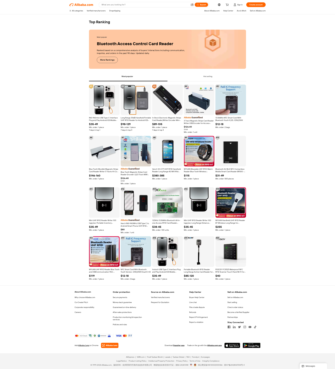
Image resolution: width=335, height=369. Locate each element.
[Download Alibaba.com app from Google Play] (251, 345)
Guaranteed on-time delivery (124, 307)
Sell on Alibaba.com (235, 297)
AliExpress (130, 357)
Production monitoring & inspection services (127, 318)
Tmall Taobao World (155, 357)
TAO (188, 357)
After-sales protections (122, 312)
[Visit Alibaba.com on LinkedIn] (234, 327)
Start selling (232, 302)
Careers (78, 312)
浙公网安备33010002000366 (210, 365)
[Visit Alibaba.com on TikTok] (255, 327)
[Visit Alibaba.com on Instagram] (244, 327)
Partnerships (232, 317)
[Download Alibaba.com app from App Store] (232, 345)
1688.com (141, 357)
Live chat (193, 302)
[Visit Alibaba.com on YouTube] (250, 327)
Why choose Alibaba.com (85, 297)
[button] (192, 4)
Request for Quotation (160, 302)
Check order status (235, 307)
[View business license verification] (191, 365)
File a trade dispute (197, 307)
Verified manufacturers (160, 297)
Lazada (167, 357)
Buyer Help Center (196, 297)
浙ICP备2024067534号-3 (234, 365)
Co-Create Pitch (81, 302)
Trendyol (195, 357)
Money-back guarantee (122, 302)
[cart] (228, 5)
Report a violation (196, 322)
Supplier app (179, 345)
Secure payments (120, 297)
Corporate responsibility (84, 307)
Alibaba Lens (83, 345)
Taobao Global (178, 357)
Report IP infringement (198, 317)
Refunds (192, 312)
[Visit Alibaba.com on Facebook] (229, 327)
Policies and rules (120, 324)
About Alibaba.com (83, 292)
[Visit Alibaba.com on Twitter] (239, 327)
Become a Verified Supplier (238, 312)
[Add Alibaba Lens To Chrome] (109, 345)
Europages (205, 357)
